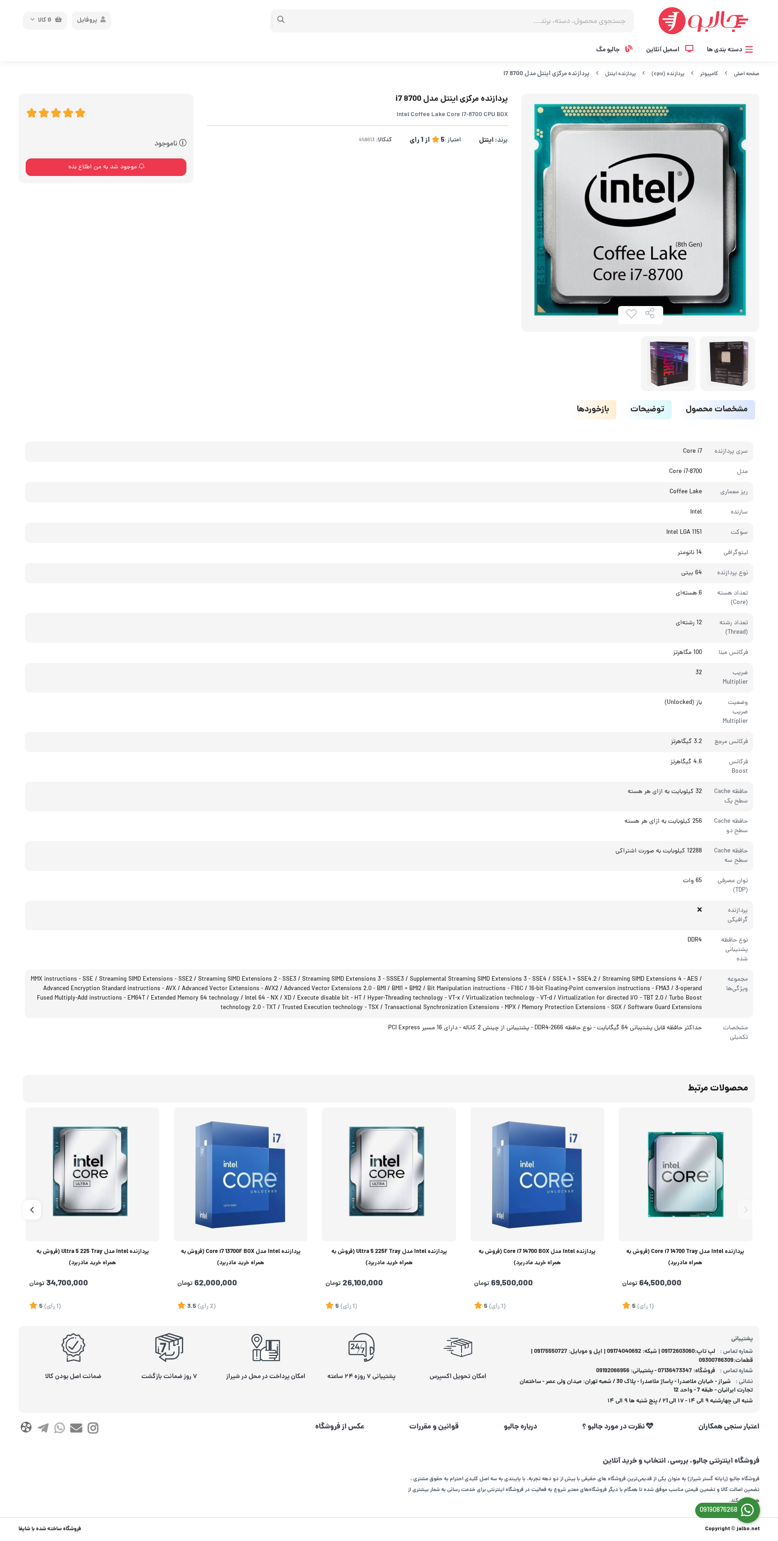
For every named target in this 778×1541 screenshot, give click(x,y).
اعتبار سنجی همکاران (729, 1427)
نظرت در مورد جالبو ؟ (614, 1427)
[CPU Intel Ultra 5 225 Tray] (92, 1174)
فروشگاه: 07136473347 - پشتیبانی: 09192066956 (655, 1371)
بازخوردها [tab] (593, 409)
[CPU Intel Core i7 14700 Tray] (685, 1174)
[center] (281, 20)
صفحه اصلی (747, 74)
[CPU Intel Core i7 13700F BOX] (241, 1174)
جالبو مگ (608, 50)
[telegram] (42, 1430)
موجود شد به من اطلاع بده (103, 167)
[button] (746, 1210)
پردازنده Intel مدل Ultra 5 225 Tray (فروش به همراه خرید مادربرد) (92, 1258)
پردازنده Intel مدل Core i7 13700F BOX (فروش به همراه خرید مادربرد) (241, 1258)
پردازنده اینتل (620, 74)
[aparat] (25, 1429)
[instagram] (93, 1430)
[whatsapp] (59, 1430)
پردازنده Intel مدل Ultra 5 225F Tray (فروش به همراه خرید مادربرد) (389, 1258)
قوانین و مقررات (434, 1427)
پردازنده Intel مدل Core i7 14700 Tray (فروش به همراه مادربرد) (685, 1258)
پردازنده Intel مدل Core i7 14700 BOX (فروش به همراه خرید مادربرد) (537, 1258)
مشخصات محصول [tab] (717, 409)
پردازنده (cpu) (667, 74)
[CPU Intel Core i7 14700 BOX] (537, 1174)
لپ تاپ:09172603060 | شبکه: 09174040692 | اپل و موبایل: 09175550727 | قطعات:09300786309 (642, 1356)
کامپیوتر (709, 74)
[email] (76, 1430)
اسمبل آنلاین (663, 50)
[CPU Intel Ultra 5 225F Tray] (389, 1174)
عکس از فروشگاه (340, 1427)
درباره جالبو (520, 1427)
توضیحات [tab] (647, 409)
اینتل (486, 140)
